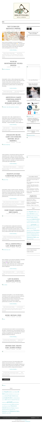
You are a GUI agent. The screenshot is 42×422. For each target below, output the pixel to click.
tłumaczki (12, 55)
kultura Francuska (9, 204)
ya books (9, 130)
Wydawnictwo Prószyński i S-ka (10, 409)
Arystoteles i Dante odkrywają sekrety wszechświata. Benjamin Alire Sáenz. (13, 100)
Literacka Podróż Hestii (7, 309)
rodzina (28, 228)
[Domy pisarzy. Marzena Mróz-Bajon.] (13, 219)
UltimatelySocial (27, 421)
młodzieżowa (28, 222)
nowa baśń (13, 373)
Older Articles (6, 379)
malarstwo (3, 399)
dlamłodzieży (29, 215)
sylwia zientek (11, 92)
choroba (34, 211)
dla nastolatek (32, 215)
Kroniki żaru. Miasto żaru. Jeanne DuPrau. (13, 347)
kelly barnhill (7, 168)
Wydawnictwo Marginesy (5, 239)
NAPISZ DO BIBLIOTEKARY (32, 250)
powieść (12, 168)
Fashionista (33, 417)
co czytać (11, 54)
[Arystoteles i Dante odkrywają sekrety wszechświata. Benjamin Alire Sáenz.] (13, 110)
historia (28, 217)
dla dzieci (18, 272)
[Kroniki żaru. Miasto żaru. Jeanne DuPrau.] (13, 355)
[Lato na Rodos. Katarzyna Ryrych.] (13, 288)
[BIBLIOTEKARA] (21, 10)
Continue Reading (13, 50)
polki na (7, 92)
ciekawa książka (4, 238)
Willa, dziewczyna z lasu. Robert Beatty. (13, 245)
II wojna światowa (34, 217)
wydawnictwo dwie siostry (13, 205)
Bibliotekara (13, 30)
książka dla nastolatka (19, 308)
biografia (8, 54)
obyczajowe (7, 166)
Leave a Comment (18, 30)
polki (5, 92)
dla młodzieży (36, 213)
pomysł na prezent (17, 341)
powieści (10, 166)
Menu (3, 22)
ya (36, 237)
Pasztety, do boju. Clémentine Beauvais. (13, 175)
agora (15, 91)
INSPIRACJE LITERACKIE (9, 53)
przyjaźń (8, 404)
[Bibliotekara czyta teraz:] (31, 135)
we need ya (5, 130)
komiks (30, 219)
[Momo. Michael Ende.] (13, 322)
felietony (7, 237)
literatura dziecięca (8, 202)
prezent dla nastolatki (5, 205)
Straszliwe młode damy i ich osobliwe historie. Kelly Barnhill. (13, 138)
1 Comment (18, 66)
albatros (28, 211)
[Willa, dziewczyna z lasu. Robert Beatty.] (13, 253)
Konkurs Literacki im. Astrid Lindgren (9, 308)
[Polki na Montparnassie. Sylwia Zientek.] (13, 73)
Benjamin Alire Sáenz (15, 129)
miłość (38, 221)
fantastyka (38, 215)
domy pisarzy (12, 238)
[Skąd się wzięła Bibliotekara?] (33, 92)
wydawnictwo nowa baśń (5, 375)
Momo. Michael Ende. (13, 315)
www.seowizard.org (24, 419)
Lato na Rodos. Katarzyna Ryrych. (13, 280)
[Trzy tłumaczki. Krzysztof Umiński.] (13, 36)
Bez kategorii (5, 340)
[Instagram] (30, 29)
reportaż (38, 226)
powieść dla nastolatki (20, 204)
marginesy (15, 238)
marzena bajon (19, 238)
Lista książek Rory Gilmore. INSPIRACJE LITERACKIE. (33, 203)
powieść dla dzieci (10, 273)
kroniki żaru (6, 373)
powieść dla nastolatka (14, 309)
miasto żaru (10, 373)
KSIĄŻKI (13, 53)
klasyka (28, 219)
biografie (4, 53)
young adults (7, 127)
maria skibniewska (8, 55)
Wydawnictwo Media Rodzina (31, 233)
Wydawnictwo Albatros (30, 230)
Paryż (35, 222)
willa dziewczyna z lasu (16, 273)
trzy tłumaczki (17, 55)
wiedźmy (22, 168)
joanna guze (4, 55)
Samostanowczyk (29, 199)
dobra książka (15, 54)
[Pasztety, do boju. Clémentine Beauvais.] (13, 183)
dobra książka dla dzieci (8, 203)
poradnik (6, 402)
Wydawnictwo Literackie (5, 169)
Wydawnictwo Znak (31, 237)
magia (10, 168)
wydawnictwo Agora (16, 92)
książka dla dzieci (18, 203)
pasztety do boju (14, 204)
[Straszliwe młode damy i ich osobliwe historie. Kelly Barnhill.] (13, 148)
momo (13, 341)
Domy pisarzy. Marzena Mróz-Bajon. (13, 211)
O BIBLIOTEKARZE (30, 251)
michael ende (10, 341)
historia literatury (20, 54)
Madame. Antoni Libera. (35, 205)
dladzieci (28, 213)
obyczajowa (32, 222)
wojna (35, 228)
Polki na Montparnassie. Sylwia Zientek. (13, 63)
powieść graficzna (32, 226)
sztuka (30, 228)
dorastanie (35, 215)
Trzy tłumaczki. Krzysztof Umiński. (13, 27)
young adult (4, 412)
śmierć (32, 238)
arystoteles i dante (14, 127)
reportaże (19, 237)
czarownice (20, 166)
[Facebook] (28, 29)
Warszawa (32, 228)
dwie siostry (14, 203)
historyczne (8, 91)
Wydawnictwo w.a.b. (35, 235)
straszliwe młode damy (17, 168)
